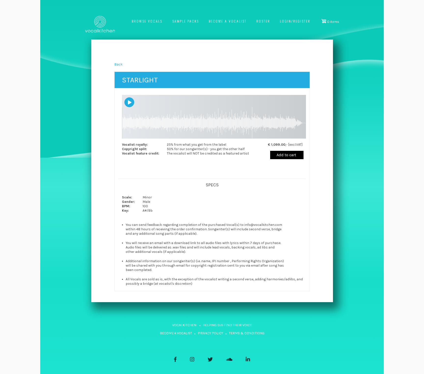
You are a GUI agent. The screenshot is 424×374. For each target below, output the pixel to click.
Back (118, 64)
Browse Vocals (147, 21)
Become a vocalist (228, 21)
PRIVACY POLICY (210, 333)
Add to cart (286, 155)
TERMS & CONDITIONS (247, 333)
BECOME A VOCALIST (176, 333)
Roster (263, 21)
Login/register (295, 21)
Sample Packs (185, 21)
